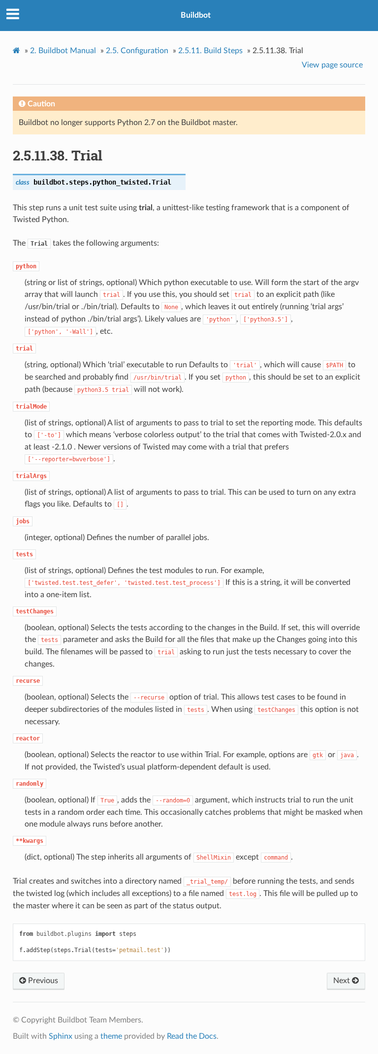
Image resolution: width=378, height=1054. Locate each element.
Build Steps (210, 51)
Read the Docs (192, 1036)
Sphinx (60, 1036)
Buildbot (196, 15)
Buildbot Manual (63, 51)
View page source (332, 65)
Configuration (137, 51)
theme (111, 1036)
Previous (42, 981)
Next (342, 981)
